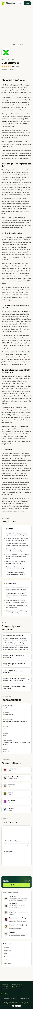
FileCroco (10, 3)
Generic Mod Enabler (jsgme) (18, 925)
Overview (7, 947)
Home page (4, 985)
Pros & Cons (7, 950)
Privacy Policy (5, 987)
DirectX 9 (7, 415)
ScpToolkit (12, 896)
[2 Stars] (4, 66)
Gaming (9, 45)
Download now (17, 885)
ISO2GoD (12, 932)
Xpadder (11, 911)
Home (3, 45)
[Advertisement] (16, 24)
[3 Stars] (6, 66)
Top (6, 993)
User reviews (7, 963)
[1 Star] (2, 66)
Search (27, 3)
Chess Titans (13, 904)
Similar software (8, 960)
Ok (13, 1006)
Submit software (15, 985)
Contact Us (4, 989)
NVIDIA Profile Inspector (16, 354)
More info (18, 1006)
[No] (31, 1004)
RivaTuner (15, 297)
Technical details (8, 957)
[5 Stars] (10, 66)
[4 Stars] (8, 66)
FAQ (5, 954)
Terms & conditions (17, 987)
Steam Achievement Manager (18, 918)
